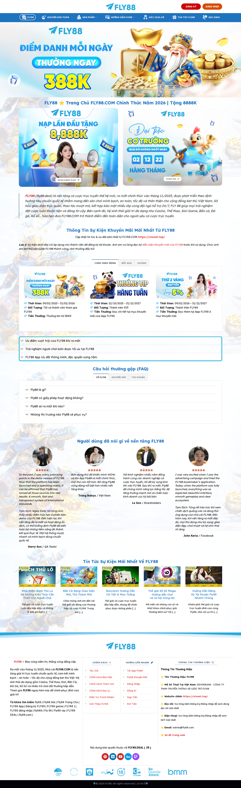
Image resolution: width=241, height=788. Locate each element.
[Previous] (18, 596)
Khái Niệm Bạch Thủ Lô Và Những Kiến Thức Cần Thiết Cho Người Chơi (37, 594)
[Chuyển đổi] (22, 341)
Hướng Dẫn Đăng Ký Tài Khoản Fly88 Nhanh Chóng (204, 594)
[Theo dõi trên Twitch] (135, 756)
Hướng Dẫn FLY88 (121, 17)
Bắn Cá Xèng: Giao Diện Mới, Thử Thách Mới (79, 592)
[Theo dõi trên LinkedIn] (112, 756)
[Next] (222, 596)
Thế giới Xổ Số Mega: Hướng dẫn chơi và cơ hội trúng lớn (162, 594)
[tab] (105, 262)
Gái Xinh (214, 17)
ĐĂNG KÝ (191, 6)
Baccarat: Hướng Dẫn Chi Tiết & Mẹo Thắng (120, 592)
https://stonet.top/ (151, 237)
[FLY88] (120, 6)
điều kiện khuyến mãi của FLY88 (162, 244)
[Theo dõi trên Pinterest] (105, 756)
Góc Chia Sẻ (156, 17)
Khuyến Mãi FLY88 (58, 17)
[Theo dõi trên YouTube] (120, 756)
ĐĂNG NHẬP (212, 6)
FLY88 (30, 17)
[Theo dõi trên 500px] (128, 756)
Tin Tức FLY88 (186, 17)
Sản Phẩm (88, 17)
